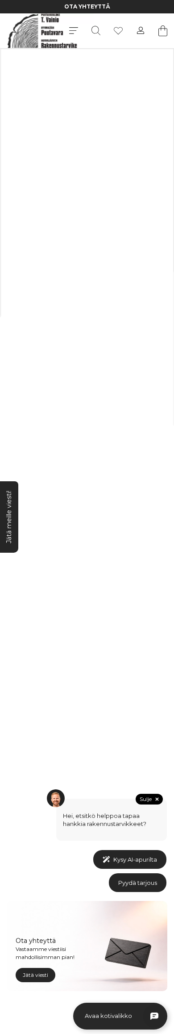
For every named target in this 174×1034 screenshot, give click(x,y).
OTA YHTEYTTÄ (87, 6)
